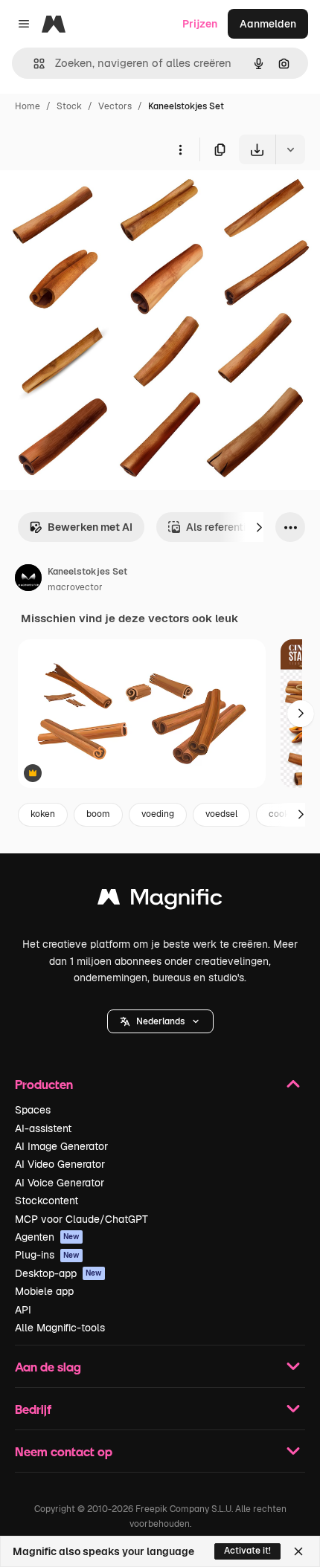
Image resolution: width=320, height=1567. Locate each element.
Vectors (115, 106)
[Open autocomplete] (33, 63)
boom (98, 814)
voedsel (221, 814)
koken (43, 814)
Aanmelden (268, 23)
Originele (97, 199)
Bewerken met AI (90, 527)
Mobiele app (44, 1291)
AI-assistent (43, 1128)
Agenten (47, 1237)
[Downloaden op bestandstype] (290, 149)
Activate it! (247, 1551)
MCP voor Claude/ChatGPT (81, 1219)
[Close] (298, 1551)
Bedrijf (33, 1409)
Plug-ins (47, 1254)
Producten (44, 1084)
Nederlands (160, 1021)
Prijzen (199, 23)
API (23, 1309)
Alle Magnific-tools (60, 1327)
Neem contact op (63, 1451)
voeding (157, 814)
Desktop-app (58, 1273)
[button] (160, 1021)
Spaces (33, 1110)
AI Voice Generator (59, 1182)
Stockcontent (46, 1200)
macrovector (75, 587)
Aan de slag (48, 1366)
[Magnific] (160, 900)
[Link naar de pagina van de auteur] (28, 579)
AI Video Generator (60, 1164)
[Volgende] (259, 527)
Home (27, 106)
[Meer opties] (180, 149)
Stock (69, 106)
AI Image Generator (61, 1146)
